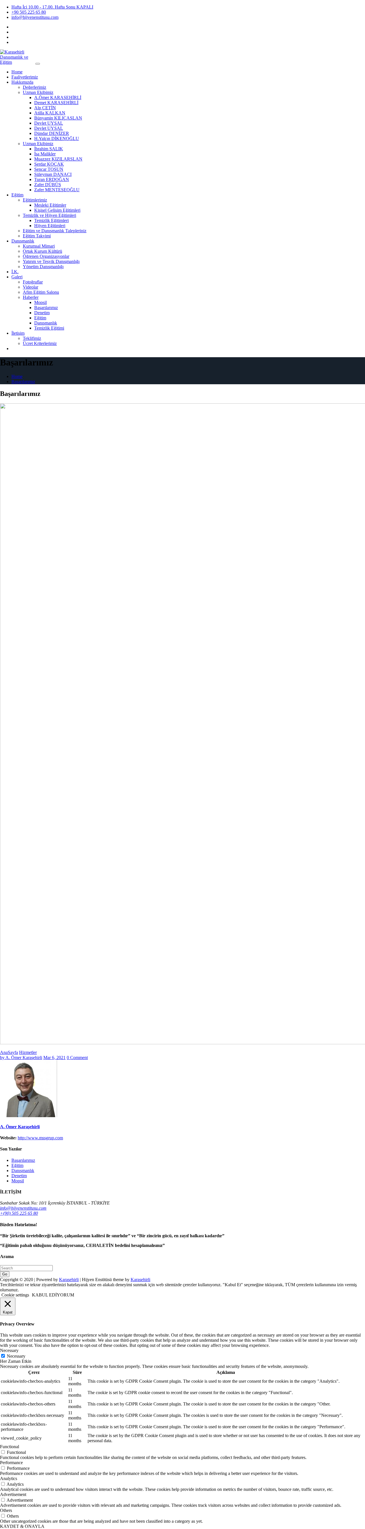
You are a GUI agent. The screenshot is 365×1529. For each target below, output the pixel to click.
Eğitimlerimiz (35, 200)
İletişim (18, 333)
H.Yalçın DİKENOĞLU (56, 138)
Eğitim (17, 194)
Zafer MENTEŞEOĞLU (57, 189)
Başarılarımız (46, 307)
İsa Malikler (45, 153)
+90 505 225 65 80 (28, 12)
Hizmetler (28, 1052)
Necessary (16, 1356)
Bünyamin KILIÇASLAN (58, 118)
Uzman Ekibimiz (38, 92)
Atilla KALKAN (49, 112)
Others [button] (6, 1510)
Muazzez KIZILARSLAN (58, 159)
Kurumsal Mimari (39, 246)
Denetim (42, 312)
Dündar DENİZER (51, 133)
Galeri (17, 276)
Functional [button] (9, 1446)
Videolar (30, 287)
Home (17, 71)
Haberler (30, 297)
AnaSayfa (9, 1052)
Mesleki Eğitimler (50, 205)
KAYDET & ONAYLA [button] (22, 1526)
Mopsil (40, 302)
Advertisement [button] (13, 1494)
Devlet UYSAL (48, 123)
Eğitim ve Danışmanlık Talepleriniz (54, 230)
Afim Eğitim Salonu (41, 292)
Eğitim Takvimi (37, 235)
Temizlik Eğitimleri (51, 220)
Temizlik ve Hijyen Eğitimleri (49, 215)
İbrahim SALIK (48, 148)
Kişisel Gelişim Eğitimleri (57, 210)
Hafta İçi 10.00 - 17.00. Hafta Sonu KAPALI (52, 7)
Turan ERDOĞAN (51, 179)
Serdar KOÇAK (49, 164)
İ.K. (15, 271)
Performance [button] (11, 1462)
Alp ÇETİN (45, 107)
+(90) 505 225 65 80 (19, 1213)
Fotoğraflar (33, 282)
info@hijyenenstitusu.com (34, 17)
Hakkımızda (22, 82)
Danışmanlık (22, 241)
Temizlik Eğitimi (49, 328)
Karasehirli (69, 1279)
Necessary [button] (9, 1350)
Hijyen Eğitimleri (49, 225)
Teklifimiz (32, 338)
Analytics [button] (8, 1478)
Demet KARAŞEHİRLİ (56, 102)
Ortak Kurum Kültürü (42, 251)
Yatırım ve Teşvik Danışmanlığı (51, 261)
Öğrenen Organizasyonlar (46, 256)
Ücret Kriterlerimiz (40, 343)
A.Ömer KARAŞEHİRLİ (57, 97)
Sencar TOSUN (48, 169)
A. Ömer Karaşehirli (21, 1057)
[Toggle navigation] (37, 64)
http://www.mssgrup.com (40, 1137)
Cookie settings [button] (15, 1294)
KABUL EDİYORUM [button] (53, 1294)
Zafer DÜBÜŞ (47, 184)
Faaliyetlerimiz (24, 77)
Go (4, 1274)
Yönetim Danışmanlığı (43, 266)
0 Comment (77, 1057)
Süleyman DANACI (53, 174)
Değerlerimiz (34, 87)
